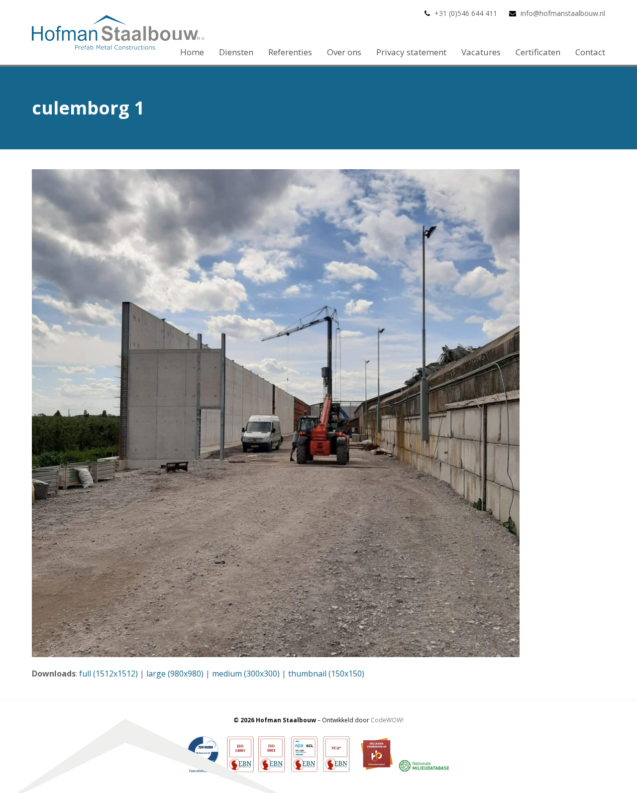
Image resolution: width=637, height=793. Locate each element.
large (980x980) (175, 673)
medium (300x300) (246, 673)
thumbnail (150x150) (326, 673)
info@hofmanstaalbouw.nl (563, 13)
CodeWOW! (387, 720)
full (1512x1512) (108, 673)
